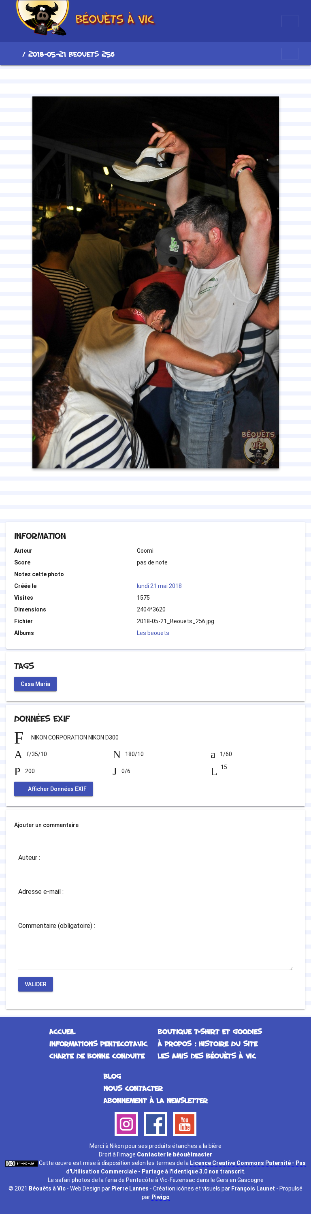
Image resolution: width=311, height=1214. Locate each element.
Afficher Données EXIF (57, 789)
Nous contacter (133, 1088)
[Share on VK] (172, 499)
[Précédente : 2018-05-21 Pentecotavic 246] (128, 79)
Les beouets (153, 633)
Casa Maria (35, 683)
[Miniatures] (155, 79)
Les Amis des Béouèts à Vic (207, 1055)
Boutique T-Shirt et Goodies (210, 1031)
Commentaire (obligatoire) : (56, 926)
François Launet (253, 1188)
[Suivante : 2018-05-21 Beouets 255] (183, 79)
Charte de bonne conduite (97, 1055)
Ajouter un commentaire (46, 825)
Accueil (16, 54)
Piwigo (160, 1197)
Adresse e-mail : (41, 892)
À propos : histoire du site (208, 1043)
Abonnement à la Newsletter (156, 1100)
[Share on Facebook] (141, 499)
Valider (36, 984)
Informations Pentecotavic (98, 1043)
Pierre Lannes (130, 1188)
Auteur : (29, 858)
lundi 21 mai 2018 (159, 586)
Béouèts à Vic (47, 1188)
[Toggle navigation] (289, 21)
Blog (112, 1075)
